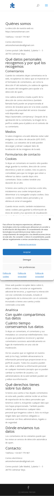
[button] (49, 219)
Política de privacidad (22, 275)
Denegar (27, 259)
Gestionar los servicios (27, 244)
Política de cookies (7, 275)
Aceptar (27, 252)
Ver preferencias (27, 267)
